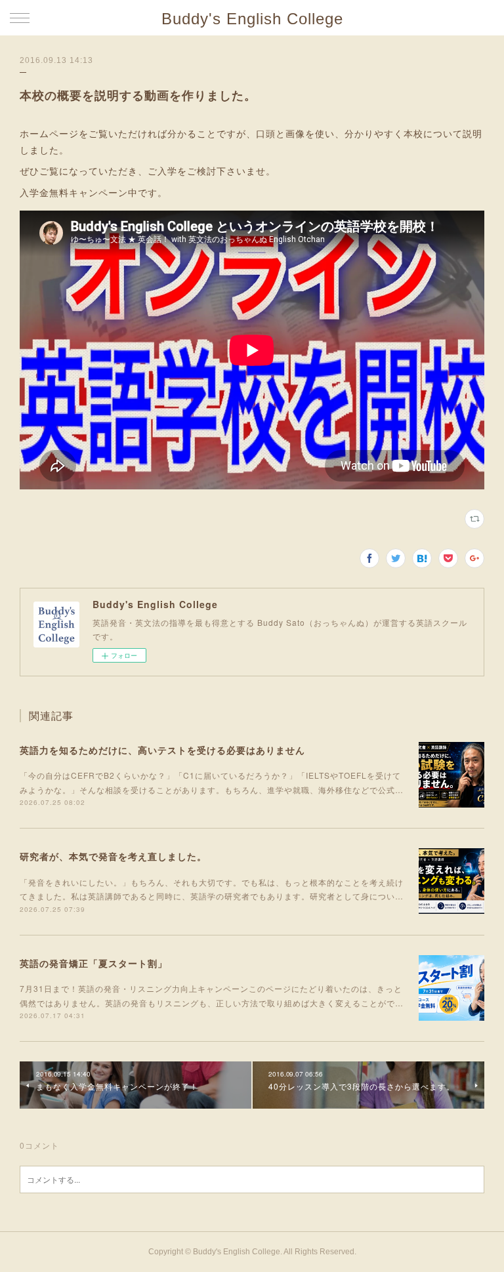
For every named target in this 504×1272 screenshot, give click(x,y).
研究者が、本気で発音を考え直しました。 (113, 856)
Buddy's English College (252, 19)
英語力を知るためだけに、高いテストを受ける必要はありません (162, 749)
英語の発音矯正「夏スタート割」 (93, 963)
